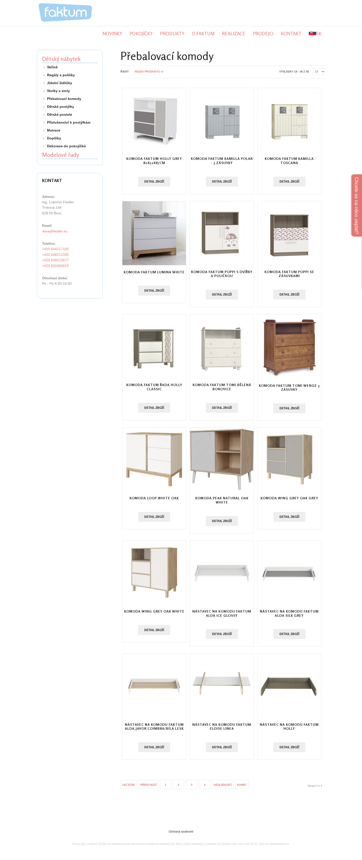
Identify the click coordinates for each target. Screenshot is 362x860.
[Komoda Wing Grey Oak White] (154, 572)
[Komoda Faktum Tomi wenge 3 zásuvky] (289, 346)
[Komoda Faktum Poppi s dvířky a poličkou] (221, 233)
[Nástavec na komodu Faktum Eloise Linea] (221, 685)
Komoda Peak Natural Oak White (221, 500)
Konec (242, 784)
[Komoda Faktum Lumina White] (154, 233)
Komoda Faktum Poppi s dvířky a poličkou (221, 274)
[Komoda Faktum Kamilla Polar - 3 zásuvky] (221, 120)
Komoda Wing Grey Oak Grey (289, 498)
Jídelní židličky (59, 83)
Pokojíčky (141, 33)
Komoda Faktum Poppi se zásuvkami (289, 274)
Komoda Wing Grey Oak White (154, 611)
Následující (223, 784)
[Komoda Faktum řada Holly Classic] (154, 346)
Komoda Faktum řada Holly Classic (154, 387)
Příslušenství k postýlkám (68, 122)
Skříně (52, 67)
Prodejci (263, 33)
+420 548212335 (55, 255)
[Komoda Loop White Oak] (154, 459)
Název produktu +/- (149, 71)
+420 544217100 (55, 249)
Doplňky (54, 138)
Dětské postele (59, 114)
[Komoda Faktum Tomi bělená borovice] (221, 346)
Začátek (128, 784)
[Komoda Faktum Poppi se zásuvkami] (289, 233)
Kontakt (291, 33)
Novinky (112, 33)
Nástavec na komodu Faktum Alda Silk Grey (289, 613)
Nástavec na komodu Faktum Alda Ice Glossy (221, 613)
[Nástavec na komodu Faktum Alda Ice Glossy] (221, 572)
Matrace (53, 130)
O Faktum (203, 33)
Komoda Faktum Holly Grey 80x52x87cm (154, 160)
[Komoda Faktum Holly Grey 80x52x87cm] (154, 120)
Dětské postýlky (60, 107)
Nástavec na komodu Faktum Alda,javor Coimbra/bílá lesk (154, 726)
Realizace (233, 33)
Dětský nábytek (61, 58)
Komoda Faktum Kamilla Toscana (289, 160)
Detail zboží (154, 181)
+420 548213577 (55, 260)
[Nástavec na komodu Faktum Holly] (289, 685)
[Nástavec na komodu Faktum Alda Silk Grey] (289, 572)
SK (318, 33)
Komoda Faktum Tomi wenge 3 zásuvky (289, 387)
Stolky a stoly (58, 91)
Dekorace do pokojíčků (66, 146)
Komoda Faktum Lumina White (154, 272)
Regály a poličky (61, 75)
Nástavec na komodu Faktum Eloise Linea (221, 726)
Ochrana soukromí (181, 831)
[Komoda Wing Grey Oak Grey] (289, 459)
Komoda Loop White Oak (154, 498)
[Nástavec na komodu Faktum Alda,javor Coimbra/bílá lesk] (154, 685)
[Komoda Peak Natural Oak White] (221, 459)
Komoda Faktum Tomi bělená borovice (222, 387)
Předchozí (148, 784)
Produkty (172, 33)
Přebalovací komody (64, 99)
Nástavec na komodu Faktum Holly (289, 726)
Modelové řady (60, 154)
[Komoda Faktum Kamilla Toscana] (289, 120)
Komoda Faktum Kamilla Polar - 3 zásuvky (222, 160)
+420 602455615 (55, 266)
